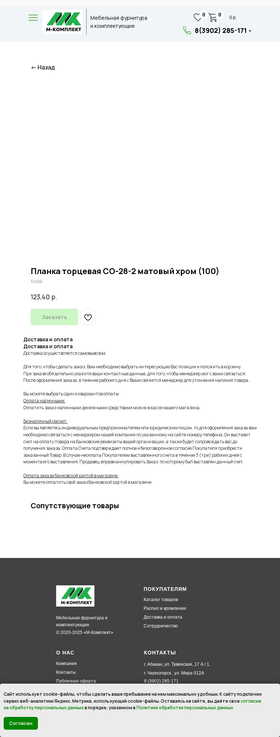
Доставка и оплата (163, 617)
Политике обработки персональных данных (184, 707)
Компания (66, 663)
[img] (62, 22)
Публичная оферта (76, 681)
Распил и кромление (165, 608)
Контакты (66, 672)
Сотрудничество (161, 625)
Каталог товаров (161, 599)
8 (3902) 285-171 (161, 681)
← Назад (43, 67)
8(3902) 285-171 (221, 30)
